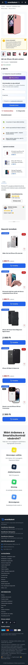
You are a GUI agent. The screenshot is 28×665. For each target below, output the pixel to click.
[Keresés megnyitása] (19, 2)
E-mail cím (5, 95)
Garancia (3, 611)
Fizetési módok (4, 599)
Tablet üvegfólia (5, 569)
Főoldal (3, 6)
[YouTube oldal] (14, 622)
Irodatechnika (4, 575)
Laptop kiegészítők (5, 564)
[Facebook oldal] (2, 622)
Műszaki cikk (4, 577)
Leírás (3, 181)
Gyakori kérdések (5, 609)
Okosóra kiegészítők (6, 562)
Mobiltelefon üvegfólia (6, 558)
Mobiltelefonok (4, 581)
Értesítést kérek (14, 105)
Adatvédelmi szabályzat (6, 601)
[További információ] (25, 40)
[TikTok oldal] (10, 622)
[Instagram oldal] (6, 622)
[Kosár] (25, 2)
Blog (2, 607)
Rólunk (2, 595)
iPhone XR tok (12, 8)
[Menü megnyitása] (2, 2)
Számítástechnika (5, 573)
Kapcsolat (3, 605)
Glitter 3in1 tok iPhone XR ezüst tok (12, 253)
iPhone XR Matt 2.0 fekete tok (10, 368)
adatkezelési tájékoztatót (17, 101)
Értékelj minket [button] (17, 201)
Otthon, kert (4, 587)
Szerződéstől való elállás (7, 613)
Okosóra (3, 579)
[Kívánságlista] (22, 2)
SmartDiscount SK (5, 615)
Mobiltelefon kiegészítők (7, 560)
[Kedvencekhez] (24, 248)
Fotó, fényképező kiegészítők (8, 585)
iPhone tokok (4, 8)
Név (3, 89)
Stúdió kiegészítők (5, 583)
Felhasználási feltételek (6, 603)
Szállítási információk (6, 597)
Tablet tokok (4, 567)
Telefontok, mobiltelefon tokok (13, 6)
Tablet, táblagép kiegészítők (7, 571)
